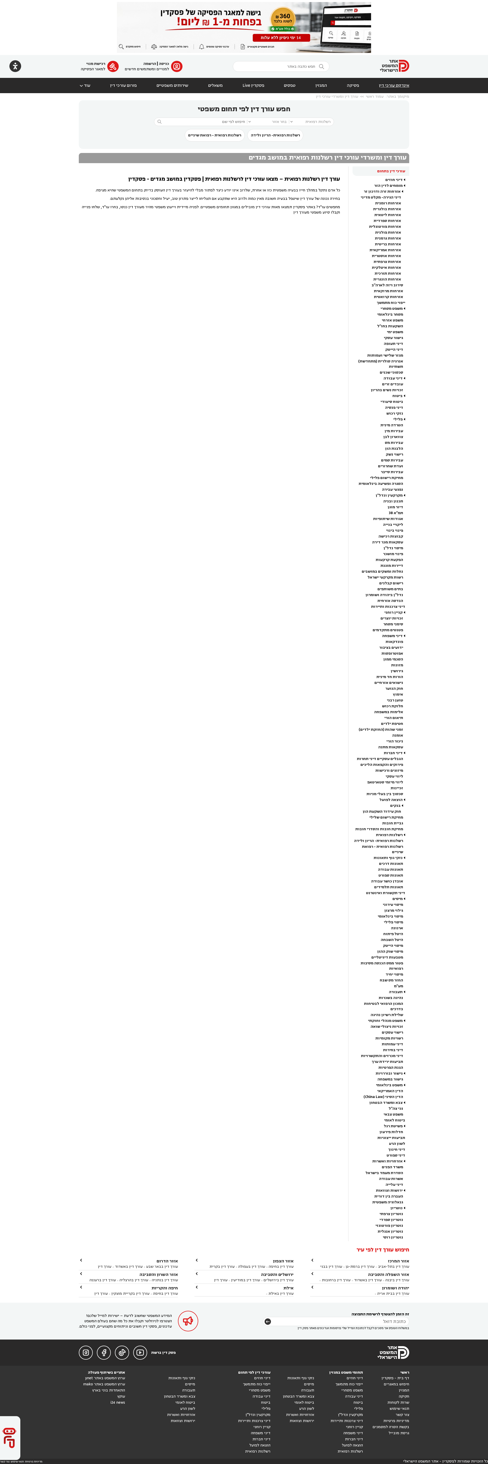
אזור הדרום (167, 1261)
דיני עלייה (394, 1184)
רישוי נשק (394, 454)
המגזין (321, 85)
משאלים (215, 85)
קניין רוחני (393, 612)
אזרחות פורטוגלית (385, 226)
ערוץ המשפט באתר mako (104, 1384)
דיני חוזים (394, 179)
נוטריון (396, 1208)
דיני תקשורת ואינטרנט (385, 893)
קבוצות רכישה (390, 536)
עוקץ (121, 1396)
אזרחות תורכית (388, 273)
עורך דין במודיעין (245, 1280)
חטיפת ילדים (392, 723)
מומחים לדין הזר (388, 185)
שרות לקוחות (398, 1402)
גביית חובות (392, 823)
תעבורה (396, 992)
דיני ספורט (396, 1155)
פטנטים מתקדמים (388, 630)
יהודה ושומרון (395, 1288)
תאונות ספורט (390, 875)
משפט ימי (395, 332)
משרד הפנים (392, 1167)
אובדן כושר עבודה (387, 881)
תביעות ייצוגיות (391, 1138)
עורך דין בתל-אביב (393, 1266)
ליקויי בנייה (393, 524)
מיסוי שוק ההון (390, 951)
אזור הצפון (283, 1261)
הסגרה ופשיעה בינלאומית (381, 483)
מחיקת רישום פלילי (386, 478)
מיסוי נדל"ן (393, 548)
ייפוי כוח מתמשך (391, 302)
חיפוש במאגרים (396, 1384)
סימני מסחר (393, 624)
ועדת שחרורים (390, 466)
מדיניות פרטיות (396, 1421)
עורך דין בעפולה (251, 1266)
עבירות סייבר (392, 472)
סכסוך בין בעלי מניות (385, 794)
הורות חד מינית (389, 677)
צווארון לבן (393, 437)
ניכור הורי (394, 741)
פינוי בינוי (394, 530)
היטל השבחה (392, 939)
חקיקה (404, 1396)
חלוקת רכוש (392, 706)
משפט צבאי (393, 1114)
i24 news (117, 1402)
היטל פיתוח (393, 934)
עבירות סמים (392, 460)
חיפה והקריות (164, 1288)
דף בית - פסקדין (395, 1378)
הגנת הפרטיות (390, 1067)
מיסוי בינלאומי (390, 916)
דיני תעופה (393, 343)
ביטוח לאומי (394, 1120)
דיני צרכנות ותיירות (388, 606)
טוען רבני (395, 700)
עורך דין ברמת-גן (360, 1266)
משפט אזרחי (392, 320)
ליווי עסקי (394, 776)
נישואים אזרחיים (388, 682)
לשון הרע (397, 1143)
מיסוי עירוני (393, 904)
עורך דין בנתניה (165, 1280)
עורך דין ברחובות (336, 1280)
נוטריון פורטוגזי (389, 1225)
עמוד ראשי (375, 96)
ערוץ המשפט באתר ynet (105, 1378)
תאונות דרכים (391, 863)
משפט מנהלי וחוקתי (385, 1020)
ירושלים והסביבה (277, 1274)
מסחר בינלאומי (390, 314)
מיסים (397, 899)
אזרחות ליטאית (387, 215)
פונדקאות (394, 641)
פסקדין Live (253, 85)
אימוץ (398, 694)
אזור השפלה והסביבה (388, 1274)
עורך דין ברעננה (102, 1280)
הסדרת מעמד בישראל (384, 1173)
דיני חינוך (396, 1149)
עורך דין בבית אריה (393, 1293)
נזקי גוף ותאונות (388, 858)
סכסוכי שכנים (391, 372)
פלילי (398, 419)
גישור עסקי (393, 338)
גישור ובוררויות (389, 1073)
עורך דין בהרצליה (133, 1280)
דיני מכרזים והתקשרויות (382, 1056)
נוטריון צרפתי (391, 1214)
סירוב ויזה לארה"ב (387, 285)
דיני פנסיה (394, 407)
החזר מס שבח (391, 980)
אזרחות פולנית (388, 232)
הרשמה (149, 63)
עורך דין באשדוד (368, 1280)
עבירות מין (394, 431)
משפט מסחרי (391, 308)
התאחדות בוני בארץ (108, 1390)
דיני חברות (393, 753)
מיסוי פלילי (393, 922)
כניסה (164, 63)
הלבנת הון (394, 448)
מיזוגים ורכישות (389, 770)
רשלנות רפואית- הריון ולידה (275, 135)
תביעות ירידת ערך (387, 1061)
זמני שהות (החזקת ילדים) (381, 729)
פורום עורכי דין (123, 85)
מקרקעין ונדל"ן (389, 495)
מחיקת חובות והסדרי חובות (379, 829)
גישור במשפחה (390, 1079)
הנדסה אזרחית (390, 600)
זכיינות (397, 788)
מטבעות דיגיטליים (387, 957)
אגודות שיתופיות (388, 519)
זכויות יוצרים (391, 618)
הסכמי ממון (393, 659)
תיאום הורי (393, 718)
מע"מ (398, 986)
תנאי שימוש (399, 1408)
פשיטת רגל (393, 1126)
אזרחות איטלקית (386, 267)
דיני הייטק (394, 349)
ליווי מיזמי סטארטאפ (385, 782)
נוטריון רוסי (393, 1237)
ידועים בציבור (391, 647)
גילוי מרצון (393, 910)
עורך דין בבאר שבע (162, 1266)
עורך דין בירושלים (279, 1280)
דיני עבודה (393, 378)
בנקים (395, 805)
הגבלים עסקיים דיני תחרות (380, 759)
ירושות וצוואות (389, 1190)
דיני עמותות (392, 1044)
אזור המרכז (398, 1261)
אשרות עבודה (391, 1178)
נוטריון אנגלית (390, 1231)
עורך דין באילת (281, 1293)
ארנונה (397, 928)
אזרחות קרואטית (388, 297)
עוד (84, 85)
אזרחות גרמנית (388, 238)
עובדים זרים (392, 384)
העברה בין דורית (388, 1196)
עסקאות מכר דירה (387, 542)
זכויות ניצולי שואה (387, 1026)
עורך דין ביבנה (397, 1280)
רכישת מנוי (95, 63)
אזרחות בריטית (388, 244)
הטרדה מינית (391, 425)
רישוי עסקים (392, 1032)
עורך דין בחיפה (281, 1266)
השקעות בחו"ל (390, 326)
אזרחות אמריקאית (385, 250)
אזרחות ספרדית (387, 220)
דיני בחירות (393, 1050)
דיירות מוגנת (391, 565)
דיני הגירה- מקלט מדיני (381, 197)
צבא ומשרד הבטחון (386, 1102)
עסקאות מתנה (390, 747)
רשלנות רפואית (389, 835)
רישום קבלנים (391, 583)
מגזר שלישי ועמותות (385, 355)
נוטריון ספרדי (391, 1219)
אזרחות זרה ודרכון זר (382, 191)
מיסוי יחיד (394, 974)
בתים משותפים (390, 589)
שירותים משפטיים (172, 85)
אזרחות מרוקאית (388, 291)
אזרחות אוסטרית (386, 256)
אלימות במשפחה (388, 712)
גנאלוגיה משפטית (387, 1202)
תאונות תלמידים (388, 887)
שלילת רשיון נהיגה (387, 1015)
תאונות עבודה (390, 869)
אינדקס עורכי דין (394, 85)
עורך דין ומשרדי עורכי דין (337, 96)
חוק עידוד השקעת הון (382, 811)
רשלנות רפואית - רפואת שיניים (214, 135)
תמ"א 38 (396, 513)
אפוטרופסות (392, 653)
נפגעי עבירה (392, 489)
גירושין (397, 671)
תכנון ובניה (393, 501)
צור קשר (402, 1414)
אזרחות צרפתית (387, 261)
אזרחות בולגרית (387, 209)
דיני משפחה (392, 636)
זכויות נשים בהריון (387, 390)
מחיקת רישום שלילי (386, 817)
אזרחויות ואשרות (387, 1161)
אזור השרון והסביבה (159, 1274)
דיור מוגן (395, 507)
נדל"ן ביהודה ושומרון (384, 595)
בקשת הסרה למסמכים (391, 1427)
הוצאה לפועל (391, 800)
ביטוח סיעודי (391, 401)
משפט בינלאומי (389, 1085)
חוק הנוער (394, 688)
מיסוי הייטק (393, 945)
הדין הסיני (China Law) (383, 1097)
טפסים (290, 85)
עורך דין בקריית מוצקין (130, 1293)
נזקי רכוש (394, 413)
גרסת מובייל (399, 1433)
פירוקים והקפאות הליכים (381, 764)
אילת (288, 1288)
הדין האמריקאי (390, 1091)
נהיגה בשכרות (391, 998)
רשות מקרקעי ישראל (385, 577)
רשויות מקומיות (389, 1038)
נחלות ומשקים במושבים (382, 571)
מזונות (397, 665)
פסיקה (353, 85)
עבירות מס (394, 442)
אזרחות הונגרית (387, 279)
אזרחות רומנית (388, 203)
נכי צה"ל (396, 1108)
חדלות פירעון (391, 1132)
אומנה (397, 735)
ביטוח (397, 396)
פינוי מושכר (393, 554)
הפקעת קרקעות (389, 559)
